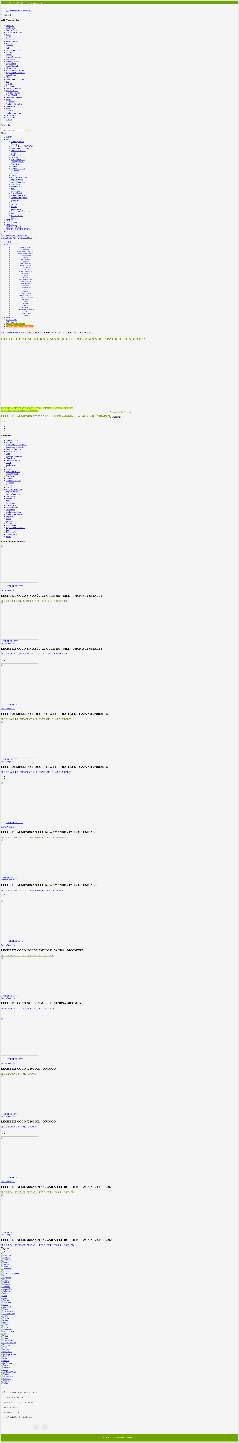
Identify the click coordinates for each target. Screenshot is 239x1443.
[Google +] (6, 428)
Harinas (9, 120)
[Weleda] (5, 1361)
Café (8, 48)
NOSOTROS (11, 222)
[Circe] (4, 1296)
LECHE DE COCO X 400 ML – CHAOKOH (19, 410)
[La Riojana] (6, 1363)
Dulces (8, 37)
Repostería (10, 26)
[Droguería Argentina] (10, 1273)
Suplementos (11, 64)
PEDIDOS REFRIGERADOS (18, 229)
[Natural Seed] (7, 1340)
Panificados (10, 86)
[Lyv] (3, 1334)
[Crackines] (6, 1269)
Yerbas (8, 99)
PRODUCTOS (12, 139)
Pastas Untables (12, 95)
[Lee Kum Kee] (7, 1331)
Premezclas (10, 39)
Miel (8, 77)
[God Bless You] (8, 1314)
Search (27, 130)
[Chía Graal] (6, 1266)
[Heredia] (5, 1318)
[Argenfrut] (6, 1278)
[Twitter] (6, 424)
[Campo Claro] (7, 1289)
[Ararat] (4, 1253)
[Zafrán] (4, 1383)
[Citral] (4, 1298)
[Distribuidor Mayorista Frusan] (14, 235)
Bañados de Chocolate (15, 79)
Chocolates (10, 106)
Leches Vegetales (13, 50)
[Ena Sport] (6, 1307)
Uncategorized (11, 534)
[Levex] (4, 1365)
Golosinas (10, 102)
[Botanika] (5, 1287)
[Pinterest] (6, 426)
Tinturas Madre (12, 91)
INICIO (9, 137)
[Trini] (4, 1358)
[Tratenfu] (5, 1356)
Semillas (9, 43)
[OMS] (4, 1347)
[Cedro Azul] (6, 1260)
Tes (7, 82)
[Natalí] (4, 1336)
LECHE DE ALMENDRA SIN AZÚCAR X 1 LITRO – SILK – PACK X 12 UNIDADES (37, 1192)
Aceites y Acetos (12, 61)
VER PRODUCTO (15, 586)
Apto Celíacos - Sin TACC (16, 70)
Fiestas (8, 108)
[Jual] (3, 1322)
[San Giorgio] (7, 1376)
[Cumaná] (5, 1300)
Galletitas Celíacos (13, 93)
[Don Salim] (6, 1271)
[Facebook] (6, 422)
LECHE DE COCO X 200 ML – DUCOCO (19, 1074)
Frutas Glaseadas (12, 66)
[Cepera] (5, 1262)
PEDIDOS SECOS (13, 227)
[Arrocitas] (5, 1257)
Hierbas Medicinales (14, 32)
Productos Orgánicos (14, 104)
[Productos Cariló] (8, 1372)
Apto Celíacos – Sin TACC (22, 146)
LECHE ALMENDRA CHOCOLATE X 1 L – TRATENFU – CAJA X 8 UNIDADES (36, 719)
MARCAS (10, 220)
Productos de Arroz (13, 113)
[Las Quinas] (6, 1329)
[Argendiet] (6, 1255)
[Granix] (4, 1316)
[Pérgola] (5, 1349)
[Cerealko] (5, 1264)
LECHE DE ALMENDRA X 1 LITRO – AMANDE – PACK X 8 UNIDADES (33, 837)
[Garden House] (7, 1311)
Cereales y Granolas (14, 97)
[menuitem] (9, 242)
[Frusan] (4, 1309)
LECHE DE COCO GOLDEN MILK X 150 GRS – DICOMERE (27, 956)
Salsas (8, 34)
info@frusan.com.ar (11, 1412)
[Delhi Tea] (6, 1302)
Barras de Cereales (13, 88)
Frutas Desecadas (13, 57)
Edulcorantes (11, 28)
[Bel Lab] (5, 1282)
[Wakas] (4, 1293)
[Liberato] (5, 1367)
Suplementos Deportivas (20, 211)
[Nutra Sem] (6, 1345)
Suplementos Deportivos (15, 73)
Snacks (9, 55)
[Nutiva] (4, 1370)
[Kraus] (4, 1327)
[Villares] (5, 1381)
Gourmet (9, 111)
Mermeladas (11, 68)
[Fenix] (4, 1275)
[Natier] (4, 1338)
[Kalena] (5, 1325)
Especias (9, 46)
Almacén (9, 52)
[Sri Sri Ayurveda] (8, 1354)
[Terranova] (6, 1379)
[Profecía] (5, 1374)
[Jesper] (4, 1320)
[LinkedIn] (6, 431)
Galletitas (9, 84)
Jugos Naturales (12, 41)
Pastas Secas (11, 117)
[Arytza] (4, 1280)
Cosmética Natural (13, 115)
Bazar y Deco (11, 30)
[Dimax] (4, 1305)
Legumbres (10, 59)
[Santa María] (6, 1352)
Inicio (3, 333)
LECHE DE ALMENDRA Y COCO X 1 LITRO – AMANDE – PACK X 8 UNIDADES (37, 408)
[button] (31, 238)
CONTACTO (11, 225)
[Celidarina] (6, 1291)
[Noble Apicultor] (8, 1343)
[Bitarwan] (5, 1284)
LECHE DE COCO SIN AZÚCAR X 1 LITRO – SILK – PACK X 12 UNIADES (34, 601)
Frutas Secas (11, 75)
